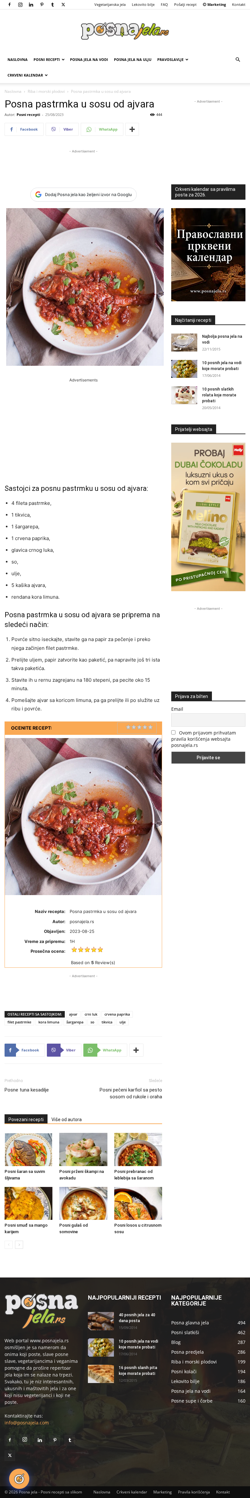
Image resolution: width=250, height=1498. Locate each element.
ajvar (73, 1014)
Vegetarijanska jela (110, 4)
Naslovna (17, 59)
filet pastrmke (19, 1022)
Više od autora (66, 1119)
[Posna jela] (125, 31)
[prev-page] (9, 1245)
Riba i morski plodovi (46, 91)
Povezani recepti (26, 1119)
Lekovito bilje (143, 4)
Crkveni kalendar (25, 75)
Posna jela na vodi (89, 59)
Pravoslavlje (170, 59)
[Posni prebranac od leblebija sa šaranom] (138, 1149)
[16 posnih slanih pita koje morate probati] (101, 1374)
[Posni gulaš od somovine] (83, 1203)
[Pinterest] (42, 4)
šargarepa (74, 1022)
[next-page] (19, 1245)
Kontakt (238, 4)
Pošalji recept (185, 4)
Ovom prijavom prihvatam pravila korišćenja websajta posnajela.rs (203, 739)
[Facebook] (9, 4)
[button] (237, 60)
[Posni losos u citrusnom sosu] (138, 1203)
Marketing (162, 1492)
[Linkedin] (31, 4)
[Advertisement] (83, 164)
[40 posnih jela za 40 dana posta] (101, 1321)
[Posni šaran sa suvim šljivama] (28, 1149)
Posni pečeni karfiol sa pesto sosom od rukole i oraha (131, 1093)
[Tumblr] (52, 4)
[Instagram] (20, 4)
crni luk (91, 1014)
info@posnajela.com (27, 1423)
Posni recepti (47, 59)
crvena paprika (117, 1014)
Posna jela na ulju (132, 59)
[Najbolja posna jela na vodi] (184, 342)
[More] (132, 129)
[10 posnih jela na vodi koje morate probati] (184, 369)
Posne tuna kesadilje (27, 1090)
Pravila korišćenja (194, 1492)
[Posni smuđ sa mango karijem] (28, 1203)
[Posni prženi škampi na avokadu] (83, 1149)
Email (177, 709)
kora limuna (48, 1022)
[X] (63, 4)
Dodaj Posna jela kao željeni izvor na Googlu (88, 194)
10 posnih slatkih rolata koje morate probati (219, 395)
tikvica (107, 1022)
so (92, 1022)
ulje (122, 1022)
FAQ (164, 4)
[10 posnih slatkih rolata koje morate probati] (184, 395)
